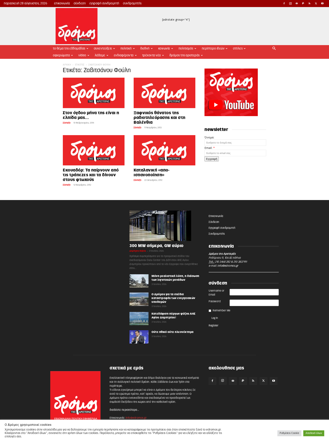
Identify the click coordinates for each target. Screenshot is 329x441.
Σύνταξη (67, 123)
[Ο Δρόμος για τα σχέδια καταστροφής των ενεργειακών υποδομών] (139, 299)
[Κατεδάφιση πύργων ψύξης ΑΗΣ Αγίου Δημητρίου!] (139, 318)
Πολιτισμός (186, 48)
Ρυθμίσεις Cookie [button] (289, 433)
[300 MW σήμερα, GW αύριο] (164, 226)
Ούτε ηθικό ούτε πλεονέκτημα (173, 332)
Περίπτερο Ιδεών (213, 48)
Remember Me (221, 310)
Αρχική (67, 65)
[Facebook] (284, 3)
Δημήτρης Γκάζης (137, 251)
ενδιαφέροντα (124, 55)
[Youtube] (322, 3)
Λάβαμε (100, 55)
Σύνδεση (80, 3)
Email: (209, 148)
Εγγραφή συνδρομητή (104, 3)
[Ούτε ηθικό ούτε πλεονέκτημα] (139, 337)
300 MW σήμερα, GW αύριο (156, 246)
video (82, 55)
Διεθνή (145, 48)
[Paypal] (303, 3)
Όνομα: (209, 137)
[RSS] (309, 3)
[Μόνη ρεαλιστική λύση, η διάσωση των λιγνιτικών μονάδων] (139, 281)
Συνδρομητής (132, 3)
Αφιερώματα (61, 55)
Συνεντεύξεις (103, 48)
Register (213, 325)
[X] (316, 3)
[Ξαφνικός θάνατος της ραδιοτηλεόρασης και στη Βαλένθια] (164, 93)
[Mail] (297, 3)
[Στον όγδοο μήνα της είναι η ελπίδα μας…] (94, 93)
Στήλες (238, 48)
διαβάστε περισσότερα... (124, 410)
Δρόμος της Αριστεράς (184, 55)
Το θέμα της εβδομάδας (69, 48)
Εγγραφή (211, 159)
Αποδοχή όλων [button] (314, 433)
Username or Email (216, 292)
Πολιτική (126, 48)
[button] (274, 49)
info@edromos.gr (227, 266)
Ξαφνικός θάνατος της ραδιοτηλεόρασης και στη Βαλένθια (159, 117)
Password (215, 301)
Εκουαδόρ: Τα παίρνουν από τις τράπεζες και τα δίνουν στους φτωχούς (91, 175)
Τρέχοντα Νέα (151, 55)
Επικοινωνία (62, 3)
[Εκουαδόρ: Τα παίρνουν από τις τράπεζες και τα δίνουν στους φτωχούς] (94, 150)
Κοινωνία (164, 48)
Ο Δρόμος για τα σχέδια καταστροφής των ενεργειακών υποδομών (173, 298)
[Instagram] (290, 3)
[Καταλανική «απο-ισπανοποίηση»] (164, 150)
